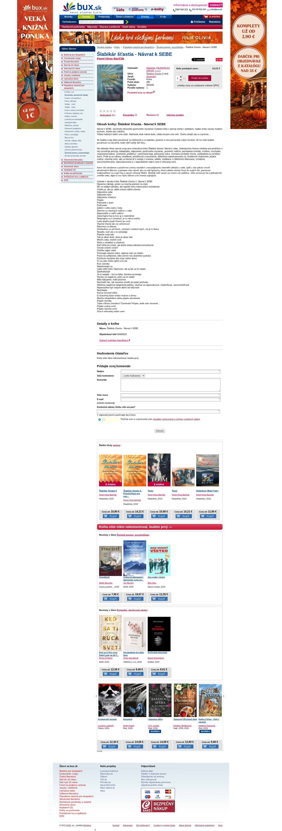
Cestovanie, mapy (72, 58)
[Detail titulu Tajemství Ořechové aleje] (185, 701)
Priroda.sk (105, 782)
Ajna (102, 790)
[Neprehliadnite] (198, 8)
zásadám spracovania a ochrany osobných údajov (176, 419)
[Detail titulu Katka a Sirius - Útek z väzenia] (210, 700)
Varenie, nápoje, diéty (73, 141)
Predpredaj (104, 17)
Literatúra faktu (71, 79)
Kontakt (116, 825)
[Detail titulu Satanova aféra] (160, 701)
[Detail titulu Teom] (183, 477)
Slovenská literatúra (73, 160)
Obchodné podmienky (204, 825)
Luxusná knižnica (109, 771)
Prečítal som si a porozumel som (160, 419)
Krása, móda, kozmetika (74, 110)
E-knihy (145, 17)
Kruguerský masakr (107, 719)
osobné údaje (169, 825)
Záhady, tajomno (71, 147)
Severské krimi (107, 785)
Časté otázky (128, 27)
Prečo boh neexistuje (157, 652)
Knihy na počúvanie (73, 173)
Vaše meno (102, 395)
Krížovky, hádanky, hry (74, 113)
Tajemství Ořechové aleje (185, 719)
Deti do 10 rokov (71, 65)
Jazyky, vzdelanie (72, 75)
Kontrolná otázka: (106, 407)
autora (116, 445)
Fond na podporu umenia (75, 72)
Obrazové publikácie (73, 128)
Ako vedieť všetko (156, 577)
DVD (66, 180)
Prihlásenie (199, 21)
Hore (220, 825)
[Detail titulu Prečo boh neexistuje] (159, 634)
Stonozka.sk (106, 773)
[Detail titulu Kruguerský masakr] (110, 701)
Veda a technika (71, 144)
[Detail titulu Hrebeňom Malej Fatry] (207, 470)
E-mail (100, 399)
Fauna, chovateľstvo (73, 98)
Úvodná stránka (104, 47)
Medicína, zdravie (72, 125)
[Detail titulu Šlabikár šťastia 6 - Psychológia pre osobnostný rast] (134, 470)
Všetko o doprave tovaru (153, 773)
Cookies (157, 825)
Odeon (103, 776)
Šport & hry (69, 138)
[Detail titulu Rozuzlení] (135, 701)
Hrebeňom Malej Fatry (207, 491)
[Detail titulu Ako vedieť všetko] (159, 560)
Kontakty (142, 27)
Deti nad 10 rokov (72, 68)
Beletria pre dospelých (74, 55)
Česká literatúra (71, 62)
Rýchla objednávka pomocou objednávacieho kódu (156, 783)
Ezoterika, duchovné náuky (132, 610)
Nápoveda (92, 27)
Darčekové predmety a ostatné (78, 163)
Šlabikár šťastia (153, 73)
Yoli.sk (103, 779)
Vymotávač (104, 577)
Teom (150, 491)
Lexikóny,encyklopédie (74, 119)
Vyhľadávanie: (69, 22)
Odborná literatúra (72, 82)
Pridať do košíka (199, 78)
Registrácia (214, 21)
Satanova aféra (155, 719)
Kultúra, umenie (71, 116)
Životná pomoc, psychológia (170, 47)
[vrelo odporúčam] (114, 111)
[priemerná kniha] (107, 111)
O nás (163, 17)
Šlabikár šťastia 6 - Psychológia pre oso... (132, 494)
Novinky (68, 17)
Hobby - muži (70, 104)
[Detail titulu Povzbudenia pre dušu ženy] (134, 634)
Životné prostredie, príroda (75, 156)
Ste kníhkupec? (143, 825)
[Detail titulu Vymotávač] (110, 561)
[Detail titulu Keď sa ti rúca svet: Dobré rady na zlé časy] (110, 633)
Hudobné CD (70, 170)
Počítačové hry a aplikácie (76, 177)
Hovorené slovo (71, 166)
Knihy (117, 47)
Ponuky (86, 17)
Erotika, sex (69, 92)
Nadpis (100, 371)
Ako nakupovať (149, 779)
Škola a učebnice (124, 17)
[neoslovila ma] (104, 111)
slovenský (151, 76)
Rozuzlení (127, 719)
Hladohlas (151, 68)
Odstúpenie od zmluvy (152, 776)
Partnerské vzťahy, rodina (75, 131)
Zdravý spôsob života (73, 150)
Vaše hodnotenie (105, 376)
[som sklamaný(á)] (100, 111)
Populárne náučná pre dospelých (138, 47)
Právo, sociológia (71, 135)
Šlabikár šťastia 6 (108, 491)
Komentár (102, 380)
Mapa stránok (185, 825)
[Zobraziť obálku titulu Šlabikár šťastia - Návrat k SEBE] (110, 82)
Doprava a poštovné (110, 27)
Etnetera (87, 825)
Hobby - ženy (70, 107)
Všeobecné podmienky (73, 27)
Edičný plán (147, 771)
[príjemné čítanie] (111, 111)
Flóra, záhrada (70, 101)
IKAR (68, 825)
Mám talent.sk (107, 787)
